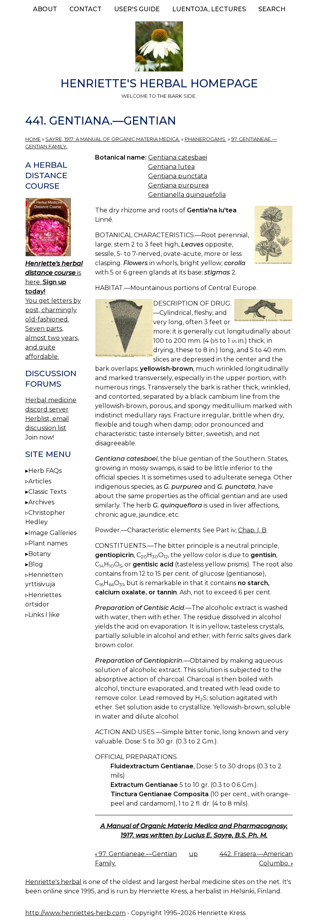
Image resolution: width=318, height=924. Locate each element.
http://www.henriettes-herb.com (75, 913)
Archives (41, 502)
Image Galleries (52, 533)
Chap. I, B (252, 530)
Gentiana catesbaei (177, 157)
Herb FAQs (45, 470)
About (45, 9)
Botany (39, 554)
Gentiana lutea (171, 166)
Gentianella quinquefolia (187, 194)
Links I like (44, 614)
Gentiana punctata (177, 176)
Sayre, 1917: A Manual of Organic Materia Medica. (112, 139)
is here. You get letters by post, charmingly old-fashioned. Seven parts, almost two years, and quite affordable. (54, 310)
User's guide (137, 9)
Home (33, 139)
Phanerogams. (205, 139)
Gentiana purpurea (178, 185)
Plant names (47, 543)
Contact (85, 9)
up (193, 854)
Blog (35, 564)
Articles (39, 481)
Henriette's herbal (53, 882)
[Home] (159, 47)
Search (271, 9)
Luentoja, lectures (209, 9)
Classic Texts (47, 491)
